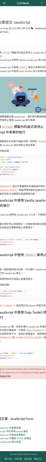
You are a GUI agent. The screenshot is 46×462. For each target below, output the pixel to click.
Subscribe (5, 375)
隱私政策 (28, 459)
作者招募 (18, 459)
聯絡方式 (38, 459)
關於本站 (8, 459)
